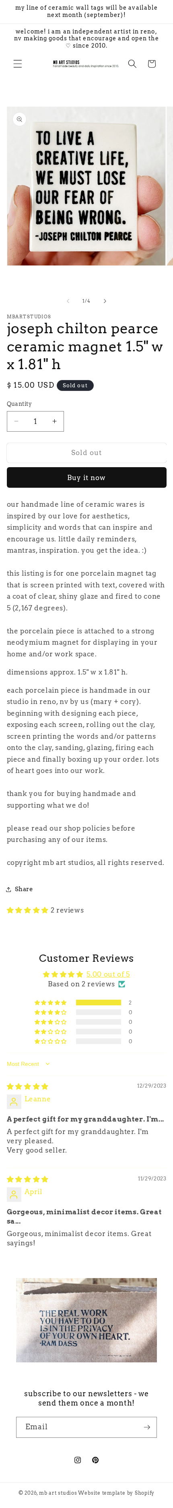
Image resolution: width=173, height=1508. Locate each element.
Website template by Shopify (116, 1493)
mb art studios (58, 1493)
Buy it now (86, 478)
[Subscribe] (147, 1427)
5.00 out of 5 (108, 974)
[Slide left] (68, 301)
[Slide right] (105, 301)
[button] (17, 63)
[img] (28, 1086)
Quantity (19, 403)
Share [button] (24, 889)
